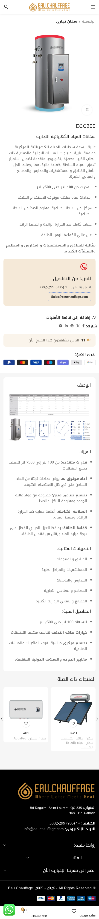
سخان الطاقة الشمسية (77, 738)
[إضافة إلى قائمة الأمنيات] (73, 723)
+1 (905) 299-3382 (54, 287)
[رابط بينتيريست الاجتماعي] (72, 326)
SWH (73, 733)
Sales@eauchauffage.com (69, 297)
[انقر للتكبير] (87, 110)
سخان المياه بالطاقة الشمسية (79, 745)
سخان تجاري (66, 21)
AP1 (26, 733)
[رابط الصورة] (49, 418)
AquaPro (20, 738)
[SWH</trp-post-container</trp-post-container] (73, 709)
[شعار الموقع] (49, 7)
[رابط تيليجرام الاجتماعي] (61, 326)
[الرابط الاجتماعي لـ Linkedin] (66, 326)
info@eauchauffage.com (44, 829)
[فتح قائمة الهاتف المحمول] (93, 6)
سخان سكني (37, 738)
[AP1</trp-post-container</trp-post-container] (26, 709)
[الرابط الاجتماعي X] (78, 326)
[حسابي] (5, 6)
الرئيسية (89, 21)
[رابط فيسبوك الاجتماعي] (83, 326)
